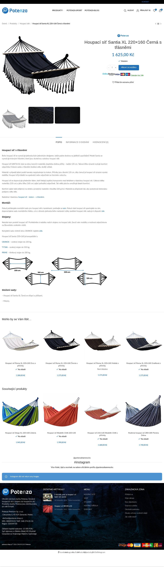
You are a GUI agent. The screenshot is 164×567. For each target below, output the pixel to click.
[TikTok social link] (161, 2)
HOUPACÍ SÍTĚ (89, 494)
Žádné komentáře (74, 500)
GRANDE (5, 242)
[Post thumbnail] (48, 497)
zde (103, 211)
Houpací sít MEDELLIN (63, 506)
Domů (4, 24)
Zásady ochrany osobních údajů (136, 513)
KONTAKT (145, 2)
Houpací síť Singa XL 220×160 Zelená (20, 433)
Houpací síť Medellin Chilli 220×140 (61, 433)
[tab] (59, 141)
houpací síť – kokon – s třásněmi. (31, 197)
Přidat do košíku (128, 67)
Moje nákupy (129, 498)
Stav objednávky (131, 502)
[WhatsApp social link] (157, 2)
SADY (86, 498)
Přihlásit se (129, 494)
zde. (41, 231)
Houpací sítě (25, 24)
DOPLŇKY (88, 509)
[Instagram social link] (154, 2)
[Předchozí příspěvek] (155, 23)
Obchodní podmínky (132, 509)
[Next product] (161, 23)
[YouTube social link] (155, 2)
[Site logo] (15, 10)
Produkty (13, 24)
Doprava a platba (131, 506)
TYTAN (5, 247)
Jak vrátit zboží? (131, 517)
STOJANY (87, 502)
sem (64, 208)
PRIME (4, 253)
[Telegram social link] (162, 2)
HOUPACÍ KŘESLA (91, 506)
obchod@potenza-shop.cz (10, 2)
